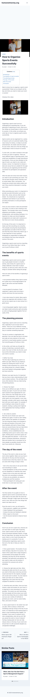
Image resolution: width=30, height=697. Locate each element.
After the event (7, 81)
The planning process (8, 78)
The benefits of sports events (11, 76)
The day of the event (8, 80)
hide (14, 71)
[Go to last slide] (4, 665)
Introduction (6, 74)
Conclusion (6, 83)
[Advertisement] (15, 21)
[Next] (26, 665)
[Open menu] (27, 3)
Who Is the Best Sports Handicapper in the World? (22, 635)
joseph (5, 66)
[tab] (12, 681)
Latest (4, 54)
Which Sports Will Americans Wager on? (7, 635)
